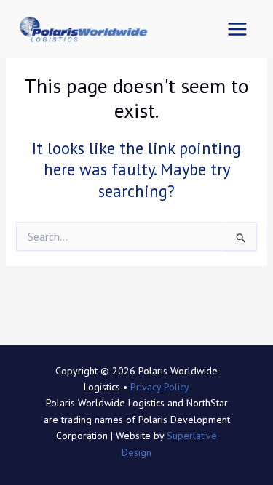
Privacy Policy (159, 386)
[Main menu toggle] (237, 29)
